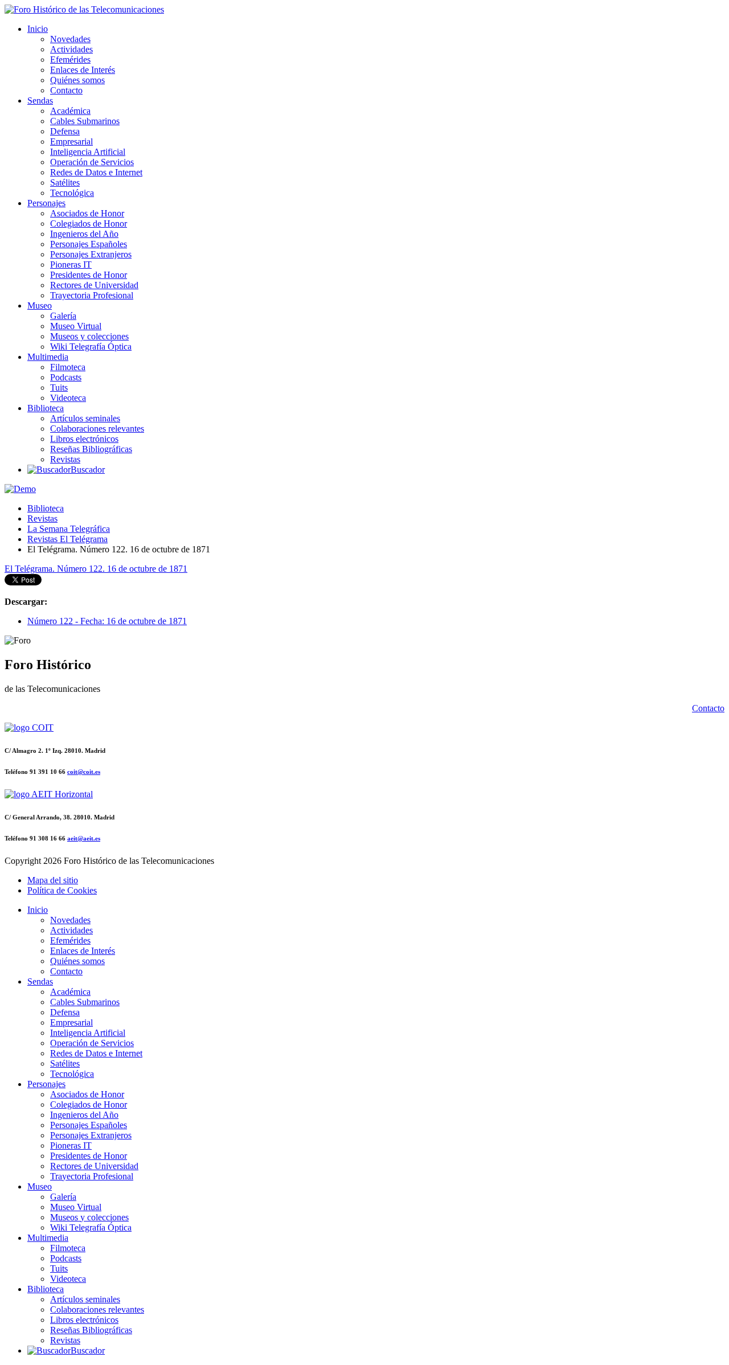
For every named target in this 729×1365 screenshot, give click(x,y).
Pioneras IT (71, 264)
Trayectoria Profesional (91, 295)
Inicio (37, 29)
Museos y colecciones (89, 336)
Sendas (40, 100)
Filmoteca (67, 367)
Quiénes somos (77, 80)
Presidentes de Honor (88, 275)
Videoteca (68, 398)
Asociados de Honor (87, 213)
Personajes (46, 203)
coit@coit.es (83, 771)
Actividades (71, 49)
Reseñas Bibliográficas (91, 449)
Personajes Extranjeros (91, 254)
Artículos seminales (85, 418)
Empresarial (71, 141)
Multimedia (47, 357)
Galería (63, 316)
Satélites (65, 182)
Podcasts (65, 377)
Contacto (66, 90)
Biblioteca (45, 408)
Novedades (70, 39)
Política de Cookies (62, 890)
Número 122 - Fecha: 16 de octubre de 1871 (107, 621)
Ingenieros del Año (84, 234)
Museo (39, 305)
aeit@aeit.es (83, 838)
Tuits (59, 387)
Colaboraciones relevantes (97, 428)
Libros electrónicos (84, 439)
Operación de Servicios (92, 162)
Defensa (65, 131)
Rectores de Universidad (94, 285)
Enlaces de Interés (82, 70)
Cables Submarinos (85, 121)
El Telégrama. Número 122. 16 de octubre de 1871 (96, 568)
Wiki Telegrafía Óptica (91, 346)
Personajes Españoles (88, 244)
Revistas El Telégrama (67, 539)
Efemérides (70, 59)
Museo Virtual (75, 326)
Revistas (65, 459)
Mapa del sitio (52, 880)
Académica (70, 111)
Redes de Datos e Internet (96, 172)
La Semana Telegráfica (68, 529)
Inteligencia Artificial (87, 152)
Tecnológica (72, 193)
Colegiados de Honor (88, 223)
